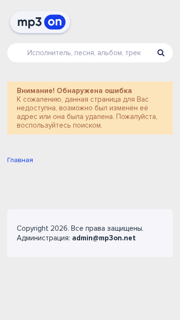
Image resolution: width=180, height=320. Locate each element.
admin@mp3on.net (104, 238)
